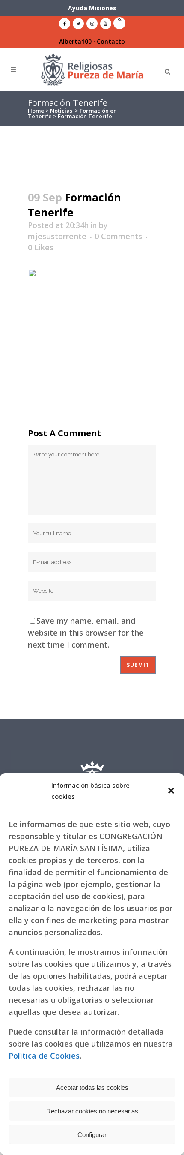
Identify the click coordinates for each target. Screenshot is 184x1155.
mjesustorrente (57, 236)
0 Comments (118, 236)
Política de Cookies (44, 1055)
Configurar (92, 1134)
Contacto (111, 41)
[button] (171, 790)
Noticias (61, 110)
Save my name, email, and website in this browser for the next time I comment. (86, 632)
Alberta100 (75, 41)
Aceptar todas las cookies (92, 1087)
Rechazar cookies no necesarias (92, 1111)
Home (36, 110)
